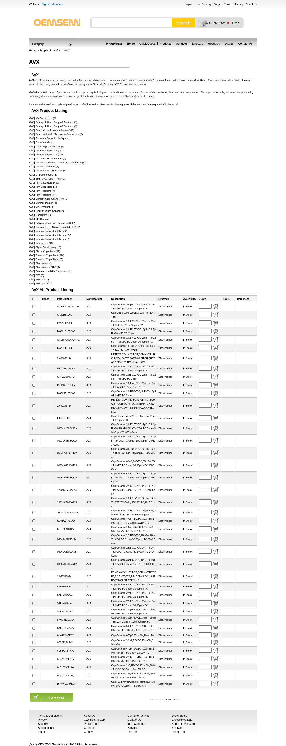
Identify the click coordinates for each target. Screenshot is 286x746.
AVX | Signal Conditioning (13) (45, 247)
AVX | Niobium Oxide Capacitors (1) (48, 211)
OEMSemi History (94, 719)
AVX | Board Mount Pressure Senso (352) (51, 130)
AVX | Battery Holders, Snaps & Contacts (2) (53, 126)
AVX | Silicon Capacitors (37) (44, 251)
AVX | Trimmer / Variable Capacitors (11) (51, 271)
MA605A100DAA (66, 393)
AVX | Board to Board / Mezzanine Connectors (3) (56, 134)
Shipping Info (46, 727)
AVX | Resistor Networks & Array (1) (48, 231)
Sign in (46, 4)
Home (131, 43)
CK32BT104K (64, 314)
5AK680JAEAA (65, 586)
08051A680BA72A (67, 477)
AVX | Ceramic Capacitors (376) (46, 154)
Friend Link (178, 731)
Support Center (222, 4)
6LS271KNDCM (65, 659)
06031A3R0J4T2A (67, 453)
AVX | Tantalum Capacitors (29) (46, 259)
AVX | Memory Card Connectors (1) (48, 198)
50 (174, 699)
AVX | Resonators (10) (41, 243)
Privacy (42, 719)
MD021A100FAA (66, 368)
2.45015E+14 (64, 405)
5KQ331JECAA (65, 619)
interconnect (130, 80)
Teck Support (136, 723)
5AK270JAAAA (65, 595)
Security (43, 723)
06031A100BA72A (67, 428)
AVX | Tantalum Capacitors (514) (46, 255)
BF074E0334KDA (66, 683)
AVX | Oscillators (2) (40, 215)
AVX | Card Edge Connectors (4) (46, 146)
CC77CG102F (65, 348)
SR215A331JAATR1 (68, 306)
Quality (229, 43)
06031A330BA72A (67, 440)
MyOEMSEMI (114, 43)
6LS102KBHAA (65, 675)
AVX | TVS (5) (36, 275)
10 (169, 699)
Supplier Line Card (50, 50)
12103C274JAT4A (67, 490)
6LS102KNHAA (65, 667)
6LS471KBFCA (65, 650)
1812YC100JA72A (67, 502)
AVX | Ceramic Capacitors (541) (46, 150)
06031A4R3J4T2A (67, 465)
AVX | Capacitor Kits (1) (42, 142)
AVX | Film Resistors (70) (42, 190)
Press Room (91, 723)
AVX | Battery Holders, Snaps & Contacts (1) (53, 122)
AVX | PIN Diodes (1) (40, 219)
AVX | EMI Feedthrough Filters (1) (47, 178)
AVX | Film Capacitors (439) (44, 182)
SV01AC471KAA (66, 520)
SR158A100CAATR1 (68, 339)
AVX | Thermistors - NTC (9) (44, 267)
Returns (132, 731)
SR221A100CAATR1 (68, 512)
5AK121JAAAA (65, 611)
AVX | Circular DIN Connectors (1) (47, 158)
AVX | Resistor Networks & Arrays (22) (50, 235)
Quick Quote (147, 43)
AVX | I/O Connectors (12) (43, 118)
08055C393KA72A (67, 564)
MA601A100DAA (66, 331)
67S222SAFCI (65, 642)
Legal (41, 731)
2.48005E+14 (64, 358)
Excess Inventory (182, 719)
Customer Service (138, 715)
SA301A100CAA (66, 376)
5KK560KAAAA (65, 628)
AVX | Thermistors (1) (41, 263)
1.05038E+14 (64, 576)
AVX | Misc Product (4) (41, 207)
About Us (251, 4)
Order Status (179, 715)
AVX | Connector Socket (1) (44, 166)
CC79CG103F (65, 323)
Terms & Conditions (50, 715)
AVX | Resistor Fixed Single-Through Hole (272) (55, 227)
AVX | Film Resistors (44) (42, 194)
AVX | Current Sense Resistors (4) (47, 170)
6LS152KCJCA (65, 529)
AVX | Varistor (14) (39, 279)
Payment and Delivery (198, 4)
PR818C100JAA (66, 385)
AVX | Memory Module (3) (43, 203)
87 (180, 699)
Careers (89, 727)
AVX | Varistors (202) (40, 283)
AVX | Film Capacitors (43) (43, 186)
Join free (57, 4)
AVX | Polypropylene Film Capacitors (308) (52, 223)
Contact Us (245, 43)
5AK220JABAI (64, 603)
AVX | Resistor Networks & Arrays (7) (49, 239)
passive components (106, 80)
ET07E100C (63, 418)
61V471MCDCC (66, 635)
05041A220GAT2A (67, 551)
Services (181, 43)
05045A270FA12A (67, 539)
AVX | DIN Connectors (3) (43, 174)
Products (165, 43)
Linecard (197, 43)
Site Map (177, 727)
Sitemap (239, 4)
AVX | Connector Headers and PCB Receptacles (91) (58, 162)
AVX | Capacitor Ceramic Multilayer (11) (50, 138)
